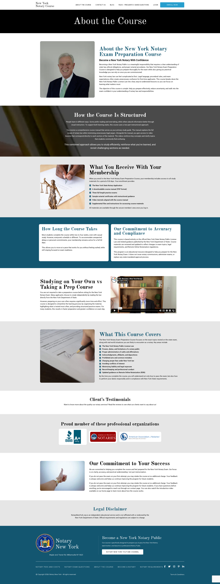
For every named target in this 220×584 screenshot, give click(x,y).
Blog (112, 5)
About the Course (83, 5)
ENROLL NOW (172, 5)
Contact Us (100, 5)
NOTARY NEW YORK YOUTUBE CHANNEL (122, 552)
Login (155, 5)
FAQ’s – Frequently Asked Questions (134, 5)
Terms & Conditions (177, 575)
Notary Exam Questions (77, 567)
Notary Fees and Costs (48, 567)
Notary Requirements (151, 567)
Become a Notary (127, 567)
